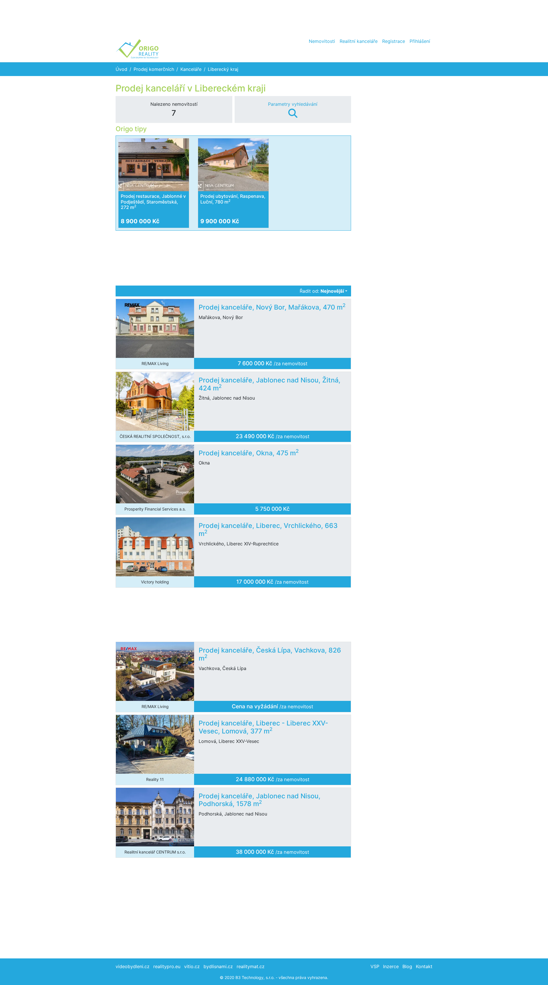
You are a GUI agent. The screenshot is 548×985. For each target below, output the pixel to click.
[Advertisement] (274, 17)
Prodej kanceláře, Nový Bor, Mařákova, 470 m (272, 307)
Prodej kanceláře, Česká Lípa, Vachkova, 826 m (270, 654)
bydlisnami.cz (218, 966)
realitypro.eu (166, 966)
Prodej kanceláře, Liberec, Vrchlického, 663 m (268, 530)
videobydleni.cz (133, 966)
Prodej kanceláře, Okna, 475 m (249, 453)
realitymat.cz (251, 966)
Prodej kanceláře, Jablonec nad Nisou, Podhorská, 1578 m (260, 800)
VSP (374, 966)
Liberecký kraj (223, 69)
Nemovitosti (322, 41)
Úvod (121, 69)
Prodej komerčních (154, 69)
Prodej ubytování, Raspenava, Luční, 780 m (232, 198)
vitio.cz (192, 966)
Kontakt (424, 966)
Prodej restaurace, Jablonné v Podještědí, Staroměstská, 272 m (153, 201)
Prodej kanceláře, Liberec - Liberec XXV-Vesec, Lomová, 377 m (263, 727)
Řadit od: (322, 291)
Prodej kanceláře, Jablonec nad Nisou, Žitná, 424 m (270, 384)
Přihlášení (420, 41)
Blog (407, 966)
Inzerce (391, 966)
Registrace (393, 41)
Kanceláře (191, 69)
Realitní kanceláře (359, 41)
